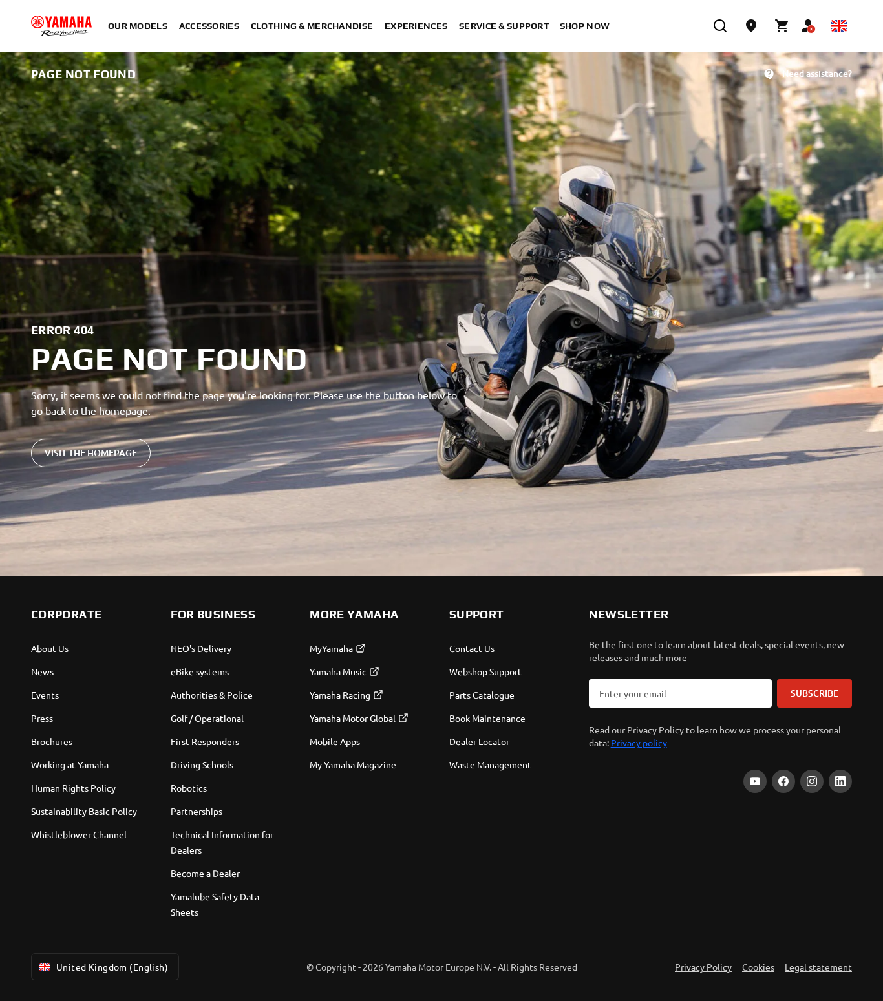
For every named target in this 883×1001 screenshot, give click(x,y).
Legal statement (818, 967)
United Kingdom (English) (112, 967)
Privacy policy (639, 742)
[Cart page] (782, 26)
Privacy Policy (703, 967)
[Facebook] (783, 781)
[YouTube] (755, 781)
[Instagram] (812, 781)
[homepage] (61, 25)
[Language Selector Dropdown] (839, 26)
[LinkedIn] (840, 781)
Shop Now (585, 26)
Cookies (758, 967)
